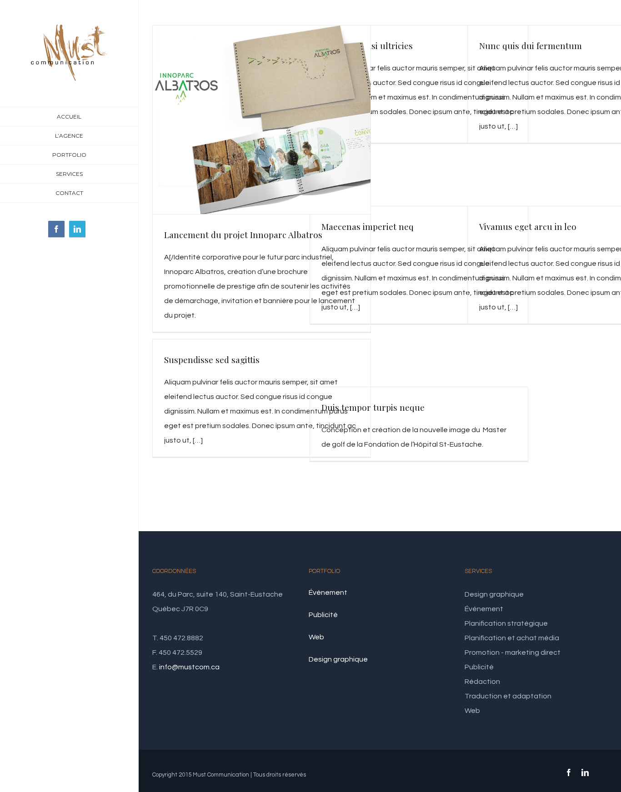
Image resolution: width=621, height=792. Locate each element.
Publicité (323, 614)
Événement (328, 592)
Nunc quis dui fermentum (530, 45)
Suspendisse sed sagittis (212, 359)
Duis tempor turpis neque (373, 407)
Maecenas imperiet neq (367, 226)
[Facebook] (56, 229)
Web (316, 637)
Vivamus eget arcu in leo (527, 226)
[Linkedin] (77, 229)
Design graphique (338, 659)
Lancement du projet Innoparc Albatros (243, 234)
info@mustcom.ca (189, 667)
